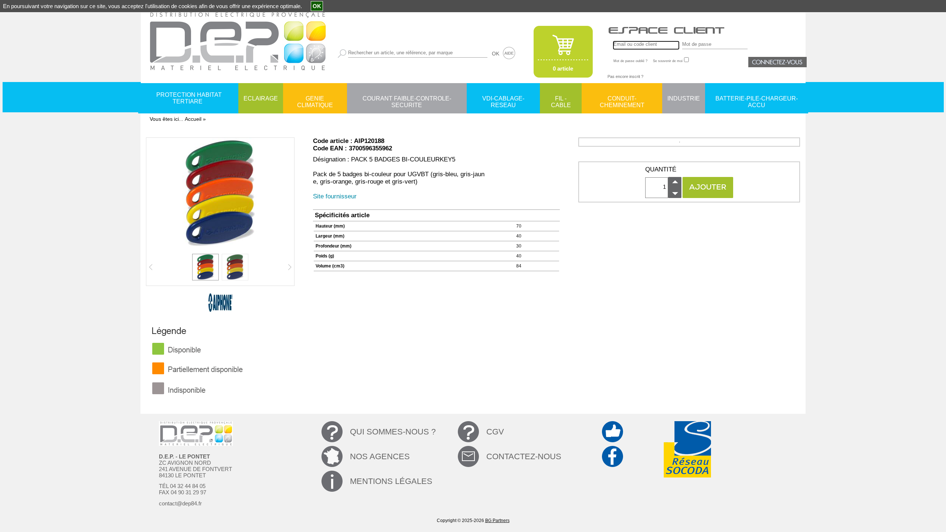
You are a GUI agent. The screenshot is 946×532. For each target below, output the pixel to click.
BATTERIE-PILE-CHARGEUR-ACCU (756, 99)
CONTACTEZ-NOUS (523, 456)
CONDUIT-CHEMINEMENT (622, 99)
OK (495, 54)
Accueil (193, 119)
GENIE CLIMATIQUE (315, 99)
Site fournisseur (335, 196)
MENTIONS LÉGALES (391, 481)
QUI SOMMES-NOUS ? (393, 431)
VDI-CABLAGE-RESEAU (503, 99)
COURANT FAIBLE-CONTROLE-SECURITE (407, 99)
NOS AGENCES (380, 456)
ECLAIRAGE (261, 98)
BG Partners (497, 520)
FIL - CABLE (561, 99)
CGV (495, 431)
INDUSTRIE (683, 98)
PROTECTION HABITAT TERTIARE (189, 98)
